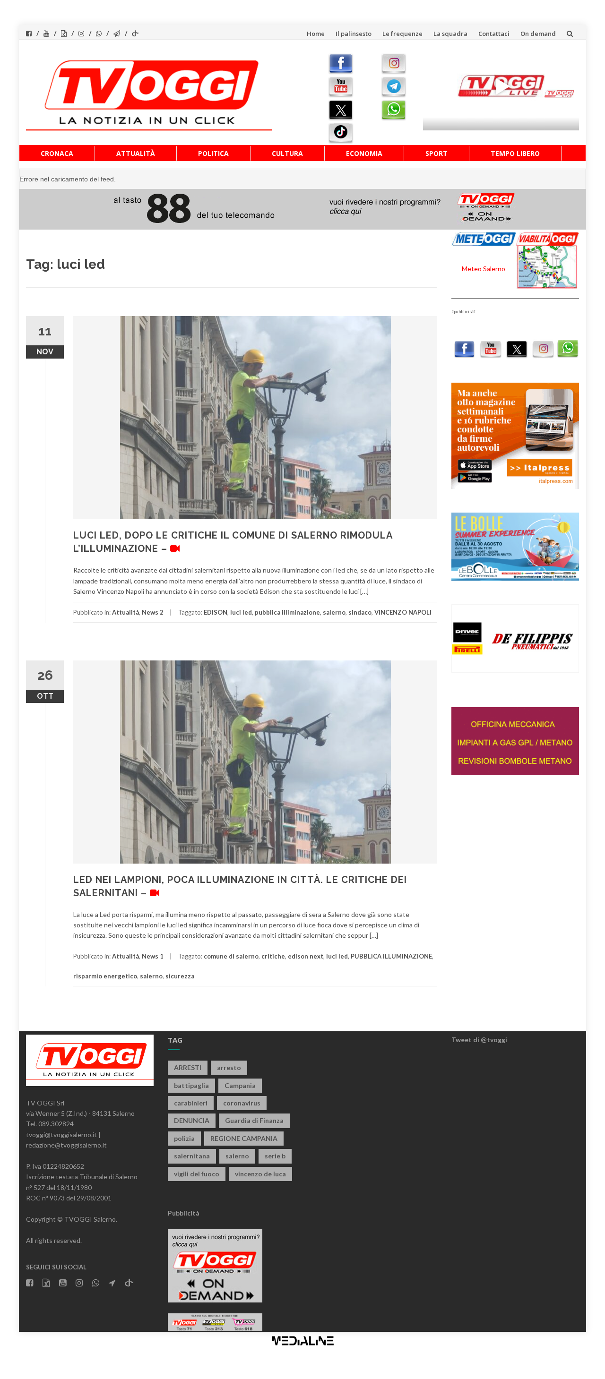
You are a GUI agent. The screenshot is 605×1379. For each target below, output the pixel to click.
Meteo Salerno (483, 269)
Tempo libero (515, 153)
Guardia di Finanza (254, 1120)
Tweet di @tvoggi (479, 1040)
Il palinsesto (354, 33)
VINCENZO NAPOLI (403, 612)
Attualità (135, 153)
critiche (273, 956)
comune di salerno (231, 956)
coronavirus (241, 1103)
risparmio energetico (105, 976)
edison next (305, 956)
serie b (275, 1156)
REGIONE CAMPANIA (243, 1138)
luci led (241, 612)
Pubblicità (183, 1213)
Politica (213, 153)
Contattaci (494, 33)
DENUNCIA (191, 1120)
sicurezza (179, 976)
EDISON (215, 612)
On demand (538, 33)
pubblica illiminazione (287, 612)
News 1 (153, 956)
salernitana (192, 1156)
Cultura (287, 153)
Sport (436, 153)
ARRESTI (187, 1067)
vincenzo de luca (260, 1174)
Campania (240, 1085)
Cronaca (57, 153)
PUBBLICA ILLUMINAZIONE (391, 956)
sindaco (360, 612)
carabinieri (190, 1103)
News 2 (153, 612)
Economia (364, 153)
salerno (334, 612)
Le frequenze (402, 33)
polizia (184, 1138)
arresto (229, 1067)
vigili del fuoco (196, 1174)
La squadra (450, 33)
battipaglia (191, 1085)
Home (316, 33)
